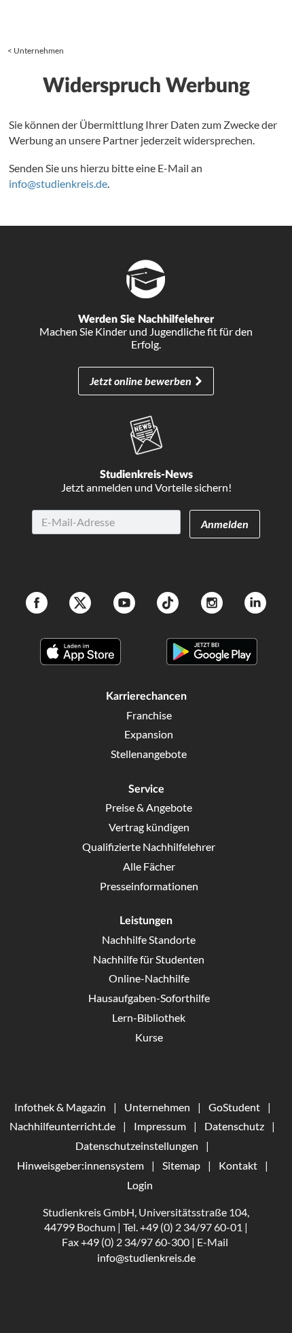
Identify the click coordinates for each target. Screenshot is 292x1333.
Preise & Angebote (148, 807)
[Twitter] (80, 604)
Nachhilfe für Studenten (148, 959)
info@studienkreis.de (58, 183)
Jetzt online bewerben (140, 380)
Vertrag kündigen (149, 826)
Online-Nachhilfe (149, 978)
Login (140, 1184)
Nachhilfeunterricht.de (62, 1125)
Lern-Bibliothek (148, 1017)
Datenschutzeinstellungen (136, 1145)
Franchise (149, 715)
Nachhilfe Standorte (149, 939)
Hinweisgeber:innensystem (80, 1165)
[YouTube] (124, 604)
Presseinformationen (149, 885)
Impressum (160, 1125)
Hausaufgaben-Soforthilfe (149, 997)
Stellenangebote (149, 753)
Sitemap (181, 1165)
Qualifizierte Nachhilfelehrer (148, 846)
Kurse (149, 1037)
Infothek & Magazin (60, 1106)
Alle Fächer (149, 866)
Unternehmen (39, 50)
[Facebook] (37, 604)
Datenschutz (234, 1125)
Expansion (148, 734)
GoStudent (234, 1106)
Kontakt (238, 1165)
